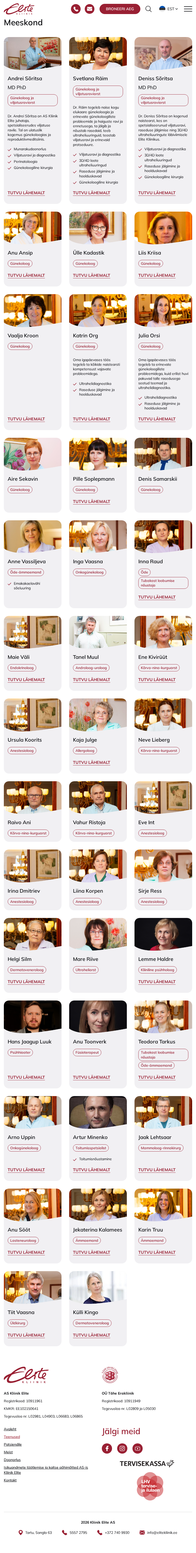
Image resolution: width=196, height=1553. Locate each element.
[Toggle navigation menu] (188, 9)
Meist (8, 1452)
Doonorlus (12, 1459)
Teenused (12, 1436)
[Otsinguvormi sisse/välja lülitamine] (148, 9)
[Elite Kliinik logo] (19, 8)
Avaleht (10, 1429)
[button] (169, 9)
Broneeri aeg (120, 8)
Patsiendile (13, 1444)
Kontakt (10, 1480)
